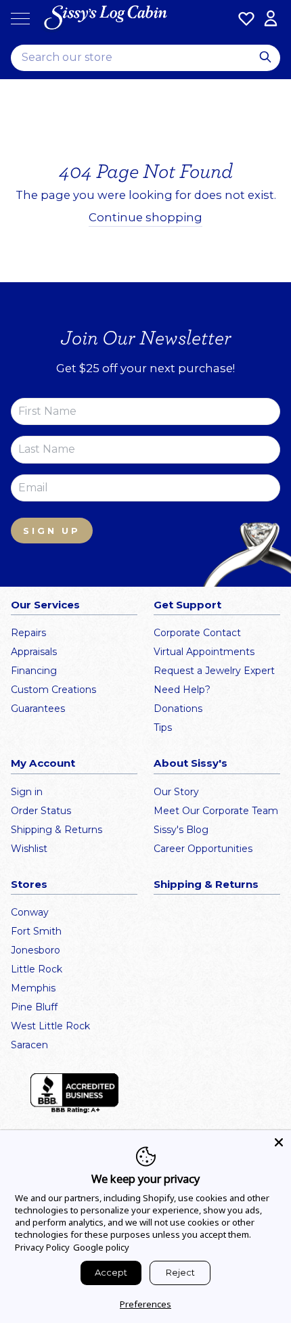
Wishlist (29, 849)
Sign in (27, 792)
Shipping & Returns (56, 830)
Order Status (41, 811)
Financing (34, 671)
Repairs (28, 633)
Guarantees (38, 708)
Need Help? (182, 689)
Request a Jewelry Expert (214, 671)
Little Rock (36, 969)
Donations (178, 708)
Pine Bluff (34, 1007)
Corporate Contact (197, 633)
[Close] (279, 1142)
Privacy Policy (42, 1247)
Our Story (176, 792)
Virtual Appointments (204, 652)
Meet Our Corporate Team (216, 811)
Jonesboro (35, 950)
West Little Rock (50, 1026)
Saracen (29, 1045)
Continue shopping (145, 217)
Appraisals (34, 652)
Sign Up (52, 530)
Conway (30, 912)
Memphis (33, 988)
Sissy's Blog (181, 830)
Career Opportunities (203, 849)
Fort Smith (36, 931)
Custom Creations (53, 689)
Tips (163, 727)
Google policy (101, 1247)
